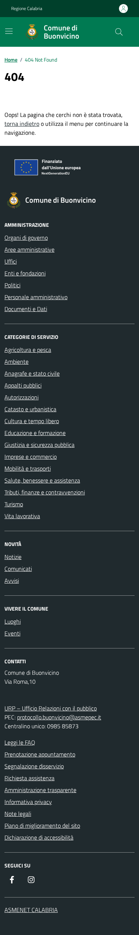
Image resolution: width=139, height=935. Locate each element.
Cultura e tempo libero (31, 420)
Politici (12, 285)
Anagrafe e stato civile (32, 373)
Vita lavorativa (22, 515)
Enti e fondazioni (25, 273)
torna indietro (21, 123)
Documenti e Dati (25, 308)
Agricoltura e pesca (27, 349)
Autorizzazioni (21, 397)
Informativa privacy (28, 801)
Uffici (10, 261)
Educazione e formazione (35, 432)
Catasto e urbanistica (30, 409)
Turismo (13, 504)
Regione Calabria (26, 8)
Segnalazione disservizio (34, 766)
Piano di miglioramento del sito (42, 825)
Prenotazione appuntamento (39, 754)
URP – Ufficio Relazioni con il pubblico (50, 708)
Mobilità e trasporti (27, 468)
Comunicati (18, 568)
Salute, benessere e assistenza (42, 480)
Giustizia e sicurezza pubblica (39, 444)
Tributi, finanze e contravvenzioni (44, 492)
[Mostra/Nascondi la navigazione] (8, 31)
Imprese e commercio (30, 456)
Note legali (17, 813)
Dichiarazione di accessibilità (38, 837)
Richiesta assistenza (29, 778)
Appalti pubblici (23, 385)
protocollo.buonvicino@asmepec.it (59, 717)
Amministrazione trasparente (40, 789)
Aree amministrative (29, 249)
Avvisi (11, 580)
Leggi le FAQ (19, 742)
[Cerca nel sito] (119, 32)
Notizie (12, 556)
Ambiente (16, 361)
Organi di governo (26, 237)
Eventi (12, 633)
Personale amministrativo (35, 296)
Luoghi (12, 621)
